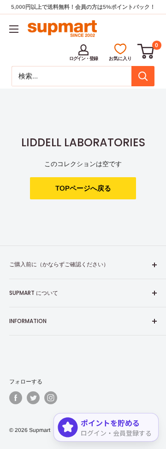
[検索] (142, 76)
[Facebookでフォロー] (15, 397)
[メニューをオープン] (13, 29)
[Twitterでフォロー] (33, 397)
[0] (146, 51)
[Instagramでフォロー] (50, 397)
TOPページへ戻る (83, 188)
